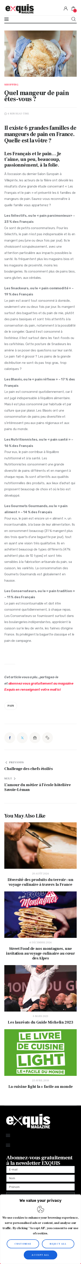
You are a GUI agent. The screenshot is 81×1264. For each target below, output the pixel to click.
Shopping (11, 84)
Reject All (58, 1243)
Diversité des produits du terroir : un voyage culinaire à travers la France (40, 882)
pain (11, 705)
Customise (23, 1243)
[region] (40, 1229)
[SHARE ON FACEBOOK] (9, 737)
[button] (47, 737)
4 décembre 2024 (40, 942)
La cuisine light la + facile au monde (40, 1086)
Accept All (40, 1255)
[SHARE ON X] (22, 737)
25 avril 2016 (40, 1080)
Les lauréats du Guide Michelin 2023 (40, 1022)
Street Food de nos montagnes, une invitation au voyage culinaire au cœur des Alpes (40, 953)
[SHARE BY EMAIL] (34, 737)
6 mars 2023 (40, 1016)
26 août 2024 (40, 873)
